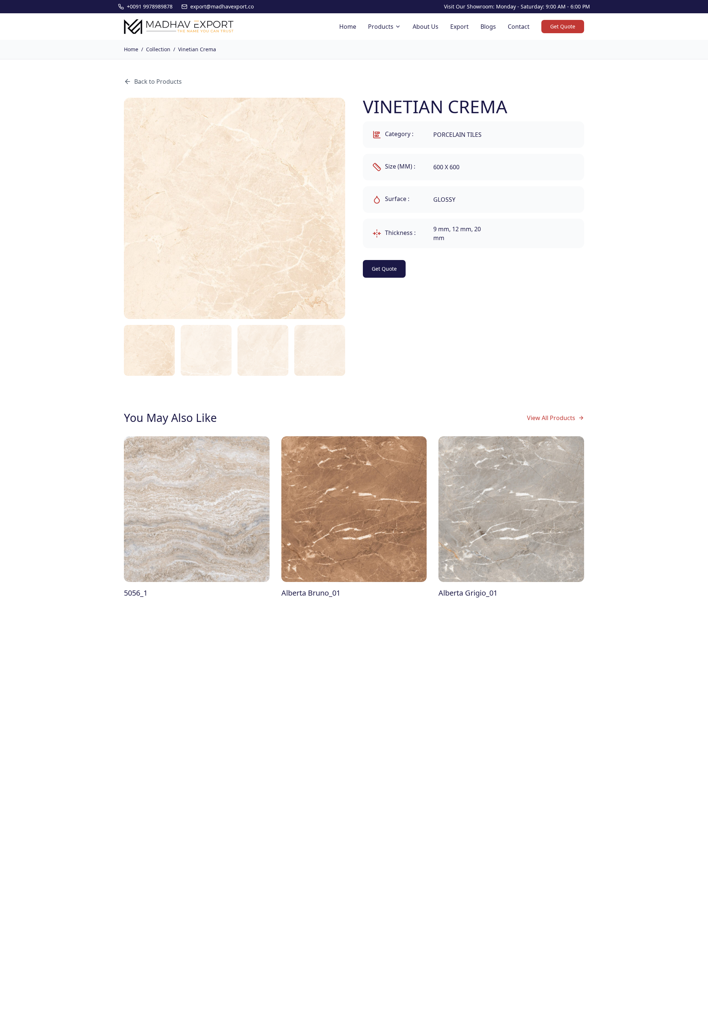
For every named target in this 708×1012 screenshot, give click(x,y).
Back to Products (158, 81)
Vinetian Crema (197, 49)
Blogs (488, 26)
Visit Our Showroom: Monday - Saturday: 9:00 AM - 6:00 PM (517, 6)
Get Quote (562, 26)
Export (459, 26)
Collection (158, 49)
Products (380, 26)
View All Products (551, 418)
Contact (519, 26)
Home (347, 26)
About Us (425, 26)
